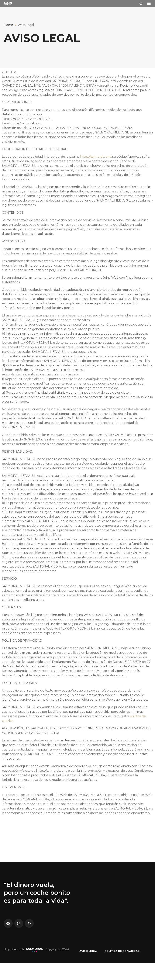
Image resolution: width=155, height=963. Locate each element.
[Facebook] (8, 923)
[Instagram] (18, 923)
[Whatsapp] (29, 923)
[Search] (141, 3)
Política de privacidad (122, 950)
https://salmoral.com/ (95, 156)
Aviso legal (88, 950)
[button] (149, 3)
